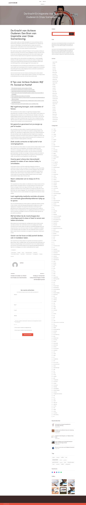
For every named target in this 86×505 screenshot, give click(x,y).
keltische (54, 263)
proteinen (54, 346)
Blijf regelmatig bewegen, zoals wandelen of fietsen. (22, 88)
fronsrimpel (55, 224)
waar (54, 395)
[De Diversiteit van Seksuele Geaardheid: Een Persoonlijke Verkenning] (53, 425)
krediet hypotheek (56, 278)
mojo (54, 303)
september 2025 (55, 81)
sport (54, 360)
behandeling (55, 151)
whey (54, 407)
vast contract (55, 381)
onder (54, 320)
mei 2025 (54, 88)
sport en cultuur (55, 362)
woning (54, 411)
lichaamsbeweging (71, 462)
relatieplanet (55, 350)
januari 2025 (55, 95)
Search (71, 33)
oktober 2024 (55, 100)
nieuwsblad (55, 310)
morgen (54, 306)
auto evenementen (56, 146)
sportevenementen (56, 364)
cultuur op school (56, 191)
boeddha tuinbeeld (56, 167)
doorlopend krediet (56, 205)
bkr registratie (55, 162)
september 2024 (55, 102)
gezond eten (35, 252)
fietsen (23, 252)
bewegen (19, 252)
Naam (15, 304)
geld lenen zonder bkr (56, 226)
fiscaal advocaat (56, 221)
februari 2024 (55, 114)
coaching (54, 179)
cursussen (54, 195)
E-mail (15, 310)
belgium (54, 153)
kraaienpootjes (55, 277)
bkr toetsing (55, 163)
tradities (62, 464)
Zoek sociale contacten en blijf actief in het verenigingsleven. (23, 91)
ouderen (54, 327)
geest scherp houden (29, 252)
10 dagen (54, 130)
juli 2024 (54, 105)
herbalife (54, 240)
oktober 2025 (55, 79)
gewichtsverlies (55, 462)
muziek (54, 308)
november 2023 (55, 119)
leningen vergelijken (56, 292)
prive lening (55, 339)
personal (54, 332)
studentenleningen (56, 367)
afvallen (54, 141)
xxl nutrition (55, 412)
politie (54, 336)
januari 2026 (55, 74)
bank (54, 148)
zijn (53, 416)
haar (54, 238)
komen (54, 271)
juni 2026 (54, 65)
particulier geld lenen (56, 329)
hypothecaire (55, 252)
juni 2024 (54, 107)
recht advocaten (56, 348)
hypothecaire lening (56, 254)
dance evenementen (56, 200)
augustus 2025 (55, 82)
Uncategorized (55, 379)
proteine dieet (55, 343)
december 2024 (55, 96)
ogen (54, 317)
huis (54, 247)
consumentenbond (56, 181)
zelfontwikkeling (55, 414)
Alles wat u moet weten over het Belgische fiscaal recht (64, 447)
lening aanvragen (56, 285)
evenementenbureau (56, 217)
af (53, 137)
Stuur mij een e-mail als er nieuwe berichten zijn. (23, 330)
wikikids (54, 409)
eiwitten (54, 212)
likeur (54, 296)
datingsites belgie (56, 202)
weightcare (55, 404)
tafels (54, 369)
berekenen (55, 155)
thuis (54, 371)
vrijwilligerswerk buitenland (57, 393)
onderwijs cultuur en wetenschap (58, 322)
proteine (54, 341)
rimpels (54, 353)
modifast (54, 301)
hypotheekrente (55, 257)
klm (53, 270)
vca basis (54, 383)
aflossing (54, 139)
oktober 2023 (55, 121)
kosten (54, 275)
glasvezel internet (56, 235)
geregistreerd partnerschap (57, 228)
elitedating (55, 214)
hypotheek (55, 256)
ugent (54, 378)
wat (54, 397)
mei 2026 (54, 67)
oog (54, 324)
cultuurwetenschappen (57, 193)
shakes (54, 355)
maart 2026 (54, 70)
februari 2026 (55, 72)
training (54, 374)
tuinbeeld (54, 376)
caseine (54, 176)
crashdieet (55, 184)
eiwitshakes (55, 210)
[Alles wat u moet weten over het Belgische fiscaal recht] (53, 448)
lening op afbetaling (56, 289)
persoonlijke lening (56, 334)
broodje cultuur (55, 174)
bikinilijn (54, 158)
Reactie (15, 294)
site (53, 357)
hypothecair (55, 249)
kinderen (54, 264)
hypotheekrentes (56, 259)
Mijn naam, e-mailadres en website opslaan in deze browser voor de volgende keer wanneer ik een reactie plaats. (28, 321)
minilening (55, 299)
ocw (54, 315)
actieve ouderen (13, 252)
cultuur (62, 457)
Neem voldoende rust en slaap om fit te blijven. (21, 95)
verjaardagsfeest (56, 388)
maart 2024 (54, 112)
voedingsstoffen (67, 464)
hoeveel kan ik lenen (56, 245)
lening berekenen (56, 287)
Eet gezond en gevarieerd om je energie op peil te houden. (23, 89)
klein (54, 266)
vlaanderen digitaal (56, 390)
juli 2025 (54, 84)
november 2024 (55, 98)
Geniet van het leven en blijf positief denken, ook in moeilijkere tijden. (25, 103)
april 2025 (54, 89)
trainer (54, 372)
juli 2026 (54, 63)
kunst (54, 282)
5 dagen (54, 134)
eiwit (54, 209)
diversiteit (55, 460)
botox (54, 169)
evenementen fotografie (57, 216)
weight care (55, 402)
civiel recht (55, 177)
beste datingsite (56, 156)
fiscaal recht (55, 223)
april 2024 (54, 110)
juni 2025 (54, 86)
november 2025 (55, 77)
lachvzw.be (13, 3)
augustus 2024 (55, 103)
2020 (54, 132)
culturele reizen (55, 188)
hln (53, 242)
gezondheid (61, 462)
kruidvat (54, 280)
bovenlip (54, 170)
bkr (53, 160)
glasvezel (54, 233)
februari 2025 (55, 93)
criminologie (55, 186)
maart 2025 (54, 91)
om (53, 318)
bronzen (54, 172)
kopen (54, 273)
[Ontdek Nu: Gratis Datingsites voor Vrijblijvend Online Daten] (53, 436)
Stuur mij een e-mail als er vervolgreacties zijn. (23, 327)
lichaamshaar (55, 294)
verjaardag (55, 386)
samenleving (57, 464)
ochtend (54, 313)
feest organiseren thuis (57, 219)
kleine (54, 268)
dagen (54, 198)
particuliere (55, 331)
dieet (66, 457)
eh (53, 207)
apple (54, 144)
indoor (54, 261)
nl (53, 311)
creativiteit (57, 457)
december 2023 (55, 117)
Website (15, 315)
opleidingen (55, 325)
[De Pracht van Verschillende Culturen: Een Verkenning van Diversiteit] (53, 430)
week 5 (54, 400)
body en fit (55, 165)
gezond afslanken (56, 231)
